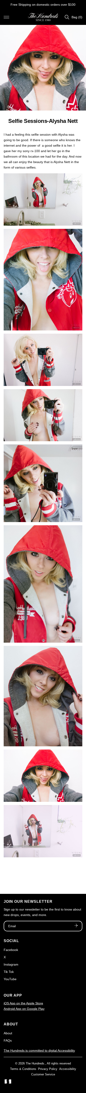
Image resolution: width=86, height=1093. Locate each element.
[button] (6, 17)
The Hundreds (35, 1063)
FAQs (8, 1040)
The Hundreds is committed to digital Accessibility (39, 1050)
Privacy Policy (47, 1069)
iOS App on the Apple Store (23, 1003)
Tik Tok (9, 972)
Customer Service (43, 1074)
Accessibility (67, 1069)
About (8, 1033)
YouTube (10, 979)
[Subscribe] (76, 926)
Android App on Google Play (24, 1009)
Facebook (11, 950)
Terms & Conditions (23, 1069)
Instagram (11, 964)
